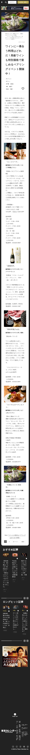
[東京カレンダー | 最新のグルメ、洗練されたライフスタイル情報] (1, 2)
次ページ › (15, 541)
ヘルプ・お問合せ (17, 726)
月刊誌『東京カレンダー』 (25, 725)
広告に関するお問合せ (17, 732)
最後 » (23, 541)
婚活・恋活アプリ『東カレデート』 (25, 728)
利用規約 (20, 722)
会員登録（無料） (23, 2)
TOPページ (17, 722)
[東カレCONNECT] (15, 8)
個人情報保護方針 (20, 725)
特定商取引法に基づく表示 (20, 737)
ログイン (12, 2)
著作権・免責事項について (20, 731)
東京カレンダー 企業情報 (17, 737)
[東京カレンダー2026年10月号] (15, 656)
